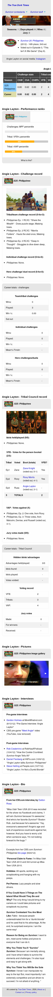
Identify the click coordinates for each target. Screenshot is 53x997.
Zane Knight (29, 468)
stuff (36, 11)
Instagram (41, 58)
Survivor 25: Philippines (32, 40)
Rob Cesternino (14, 748)
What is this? (26, 160)
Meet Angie (27, 730)
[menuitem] (15, 11)
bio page (22, 852)
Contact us (19, 992)
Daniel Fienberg (14, 759)
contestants (15, 11)
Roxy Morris (29, 477)
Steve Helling (13, 766)
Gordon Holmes (14, 720)
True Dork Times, (25, 989)
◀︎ (8, 673)
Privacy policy (31, 992)
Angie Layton (29, 486)
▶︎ (47, 673)
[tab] (16, 116)
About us (41, 989)
